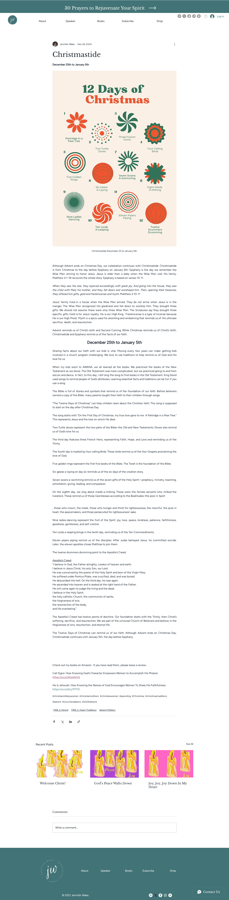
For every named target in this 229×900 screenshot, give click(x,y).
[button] (152, 8)
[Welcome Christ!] (60, 763)
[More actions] (175, 44)
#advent (56, 701)
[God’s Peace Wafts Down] (114, 764)
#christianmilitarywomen (65, 696)
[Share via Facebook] (54, 721)
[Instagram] (194, 16)
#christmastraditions (156, 696)
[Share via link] (78, 721)
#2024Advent (89, 701)
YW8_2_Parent (60, 710)
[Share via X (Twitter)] (62, 721)
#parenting (125, 696)
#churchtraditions (71, 701)
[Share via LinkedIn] (70, 721)
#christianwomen (109, 696)
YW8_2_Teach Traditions (84, 710)
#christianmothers (89, 696)
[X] (184, 16)
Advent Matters (107, 710)
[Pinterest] (179, 16)
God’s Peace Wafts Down (113, 783)
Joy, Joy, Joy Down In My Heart (168, 785)
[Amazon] (199, 16)
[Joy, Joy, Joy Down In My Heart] (169, 763)
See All (189, 744)
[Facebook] (189, 16)
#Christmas (138, 696)
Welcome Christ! (53, 783)
